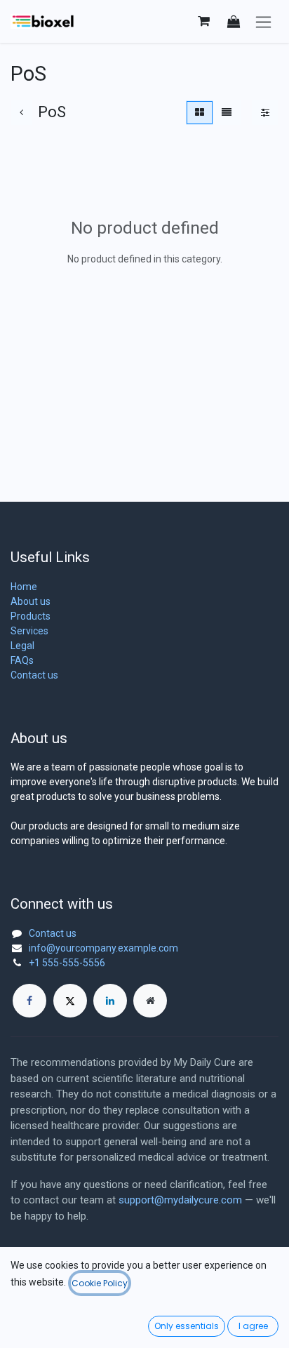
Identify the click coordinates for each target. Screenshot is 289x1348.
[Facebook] (29, 1000)
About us (31, 601)
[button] (233, 21)
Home (24, 586)
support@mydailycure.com (180, 1200)
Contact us (34, 675)
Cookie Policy (100, 1283)
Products (31, 616)
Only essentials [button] (186, 1326)
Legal (22, 645)
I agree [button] (253, 1326)
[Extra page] (150, 1000)
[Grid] (199, 112)
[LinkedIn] (110, 1000)
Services (29, 630)
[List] (227, 112)
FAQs (22, 660)
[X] (70, 1000)
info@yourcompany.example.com (103, 948)
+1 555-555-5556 (67, 962)
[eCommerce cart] (203, 21)
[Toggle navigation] (263, 21)
